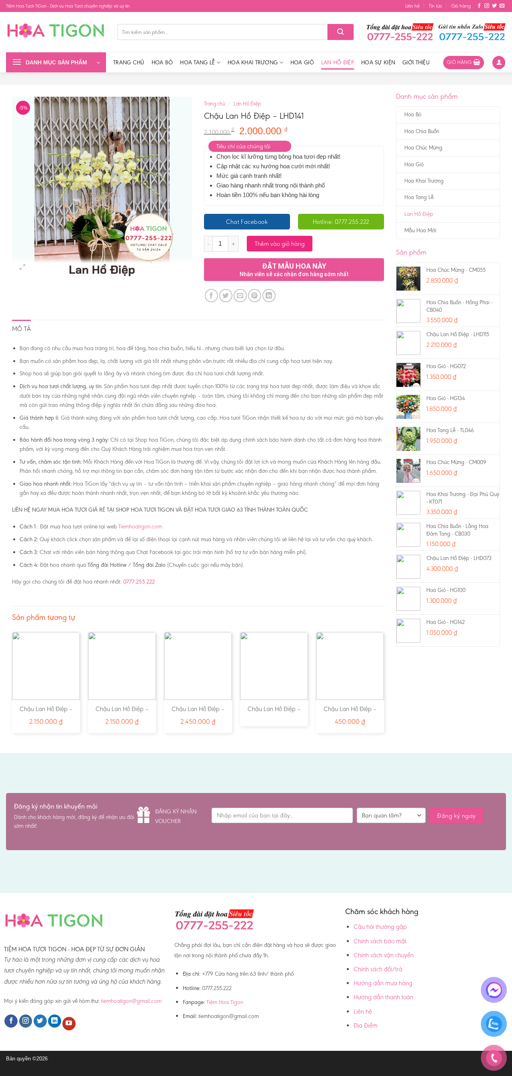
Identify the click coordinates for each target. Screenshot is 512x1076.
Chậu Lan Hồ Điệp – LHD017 (122, 713)
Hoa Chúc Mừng (423, 147)
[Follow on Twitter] (494, 6)
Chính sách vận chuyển (384, 955)
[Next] (384, 685)
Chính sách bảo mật (380, 941)
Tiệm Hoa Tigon (224, 1002)
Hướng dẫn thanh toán (383, 997)
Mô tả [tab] (21, 329)
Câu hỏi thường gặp (380, 927)
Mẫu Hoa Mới (420, 230)
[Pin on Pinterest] (254, 295)
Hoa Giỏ (302, 62)
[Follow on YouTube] (69, 1023)
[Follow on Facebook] (479, 6)
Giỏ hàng (461, 6)
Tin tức (435, 6)
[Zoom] (22, 267)
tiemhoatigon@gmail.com (131, 1000)
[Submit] (341, 32)
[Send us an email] (502, 6)
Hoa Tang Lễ (197, 62)
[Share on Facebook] (211, 295)
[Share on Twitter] (225, 295)
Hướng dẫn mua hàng (383, 983)
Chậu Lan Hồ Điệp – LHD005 (46, 713)
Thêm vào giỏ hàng (280, 243)
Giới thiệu (416, 62)
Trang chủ (128, 62)
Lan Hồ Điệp (337, 62)
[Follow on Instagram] (486, 6)
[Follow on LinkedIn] (54, 1021)
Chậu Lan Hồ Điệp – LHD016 (198, 713)
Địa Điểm (366, 1025)
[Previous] (12, 685)
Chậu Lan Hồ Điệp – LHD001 (350, 713)
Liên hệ (412, 6)
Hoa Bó (162, 62)
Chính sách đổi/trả (378, 969)
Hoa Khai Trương (253, 62)
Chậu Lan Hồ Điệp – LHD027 (274, 713)
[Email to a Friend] (240, 295)
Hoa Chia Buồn (421, 131)
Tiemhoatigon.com (140, 526)
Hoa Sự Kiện (378, 62)
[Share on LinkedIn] (269, 295)
